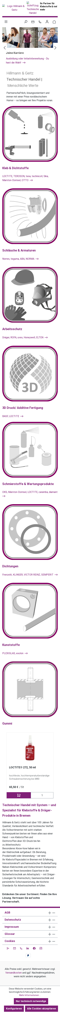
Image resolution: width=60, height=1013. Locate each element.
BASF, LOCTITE (11, 416)
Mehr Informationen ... (30, 995)
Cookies (10, 941)
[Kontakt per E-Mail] (32, 22)
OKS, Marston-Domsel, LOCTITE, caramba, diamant (30, 492)
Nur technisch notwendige (31, 1001)
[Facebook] (34, 948)
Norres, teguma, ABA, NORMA (18, 258)
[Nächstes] (55, 48)
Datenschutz (13, 919)
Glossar (10, 933)
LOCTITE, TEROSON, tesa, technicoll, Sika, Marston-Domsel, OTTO (25, 178)
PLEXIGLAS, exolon (13, 653)
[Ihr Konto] (47, 22)
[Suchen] (25, 22)
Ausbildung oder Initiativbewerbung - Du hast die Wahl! (27, 60)
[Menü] (6, 22)
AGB (7, 912)
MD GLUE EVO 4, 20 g (24, 767)
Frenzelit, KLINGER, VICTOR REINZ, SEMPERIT (28, 574)
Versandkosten (13, 972)
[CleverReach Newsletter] (8, 948)
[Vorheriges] (4, 48)
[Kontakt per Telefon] (39, 22)
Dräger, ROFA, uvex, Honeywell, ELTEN (23, 337)
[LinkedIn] (27, 948)
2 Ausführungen (32, 795)
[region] (30, 765)
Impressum (12, 926)
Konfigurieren (14, 1008)
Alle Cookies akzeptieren (41, 1008)
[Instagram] (41, 948)
